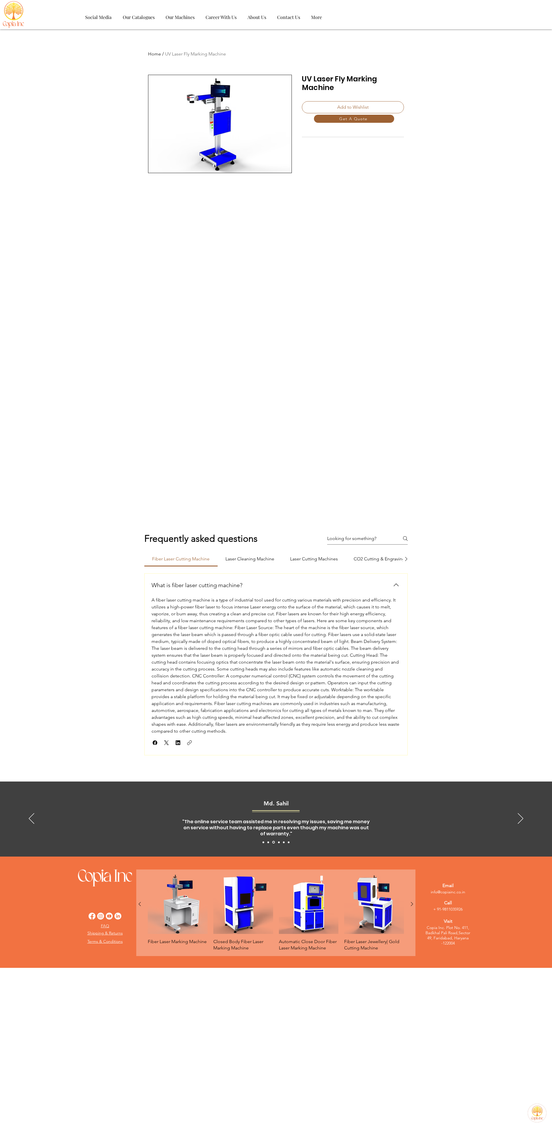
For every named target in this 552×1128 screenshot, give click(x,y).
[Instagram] (100, 916)
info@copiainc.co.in (448, 892)
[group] (275, 912)
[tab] (181, 558)
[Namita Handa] (268, 842)
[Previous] (31, 819)
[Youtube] (109, 916)
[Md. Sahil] (273, 842)
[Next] (520, 819)
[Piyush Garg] (289, 842)
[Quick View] (178, 904)
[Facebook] (92, 916)
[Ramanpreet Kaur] (284, 842)
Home (154, 54)
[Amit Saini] (263, 842)
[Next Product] (412, 904)
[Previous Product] (139, 904)
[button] (155, 742)
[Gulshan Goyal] (279, 842)
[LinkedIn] (117, 916)
